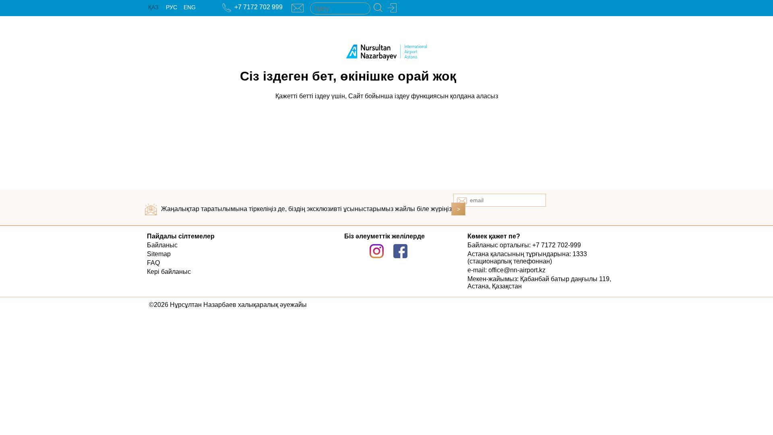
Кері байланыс (169, 271)
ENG (190, 7)
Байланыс (162, 245)
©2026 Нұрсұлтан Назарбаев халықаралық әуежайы (228, 304)
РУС (171, 7)
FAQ (153, 262)
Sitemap (159, 254)
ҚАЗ (153, 7)
